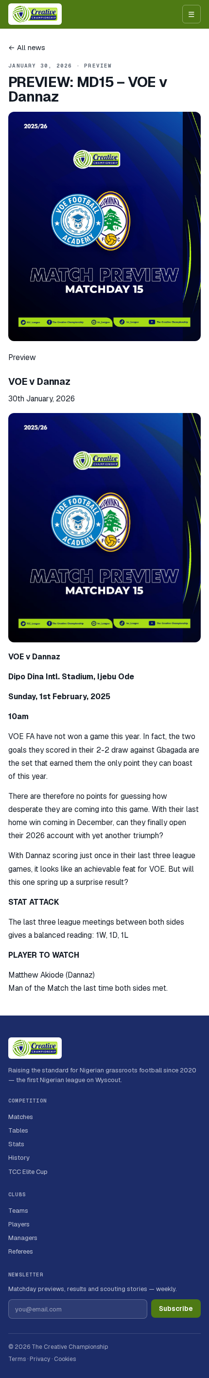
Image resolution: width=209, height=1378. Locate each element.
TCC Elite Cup (28, 1172)
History (19, 1158)
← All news (26, 47)
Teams (18, 1210)
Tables (18, 1130)
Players (19, 1224)
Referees (20, 1251)
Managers (22, 1238)
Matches (20, 1117)
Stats (16, 1144)
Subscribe (176, 1308)
